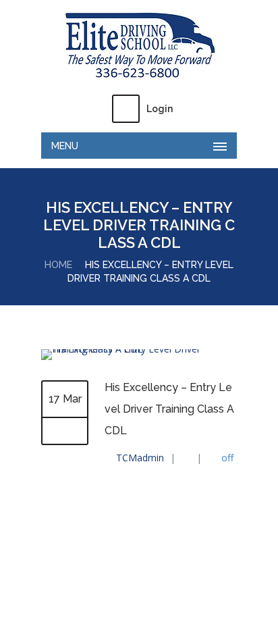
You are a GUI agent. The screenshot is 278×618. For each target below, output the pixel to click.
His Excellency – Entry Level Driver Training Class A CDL (169, 409)
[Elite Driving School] (139, 46)
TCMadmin (140, 457)
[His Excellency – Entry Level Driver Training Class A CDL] (139, 348)
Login (159, 108)
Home (58, 264)
